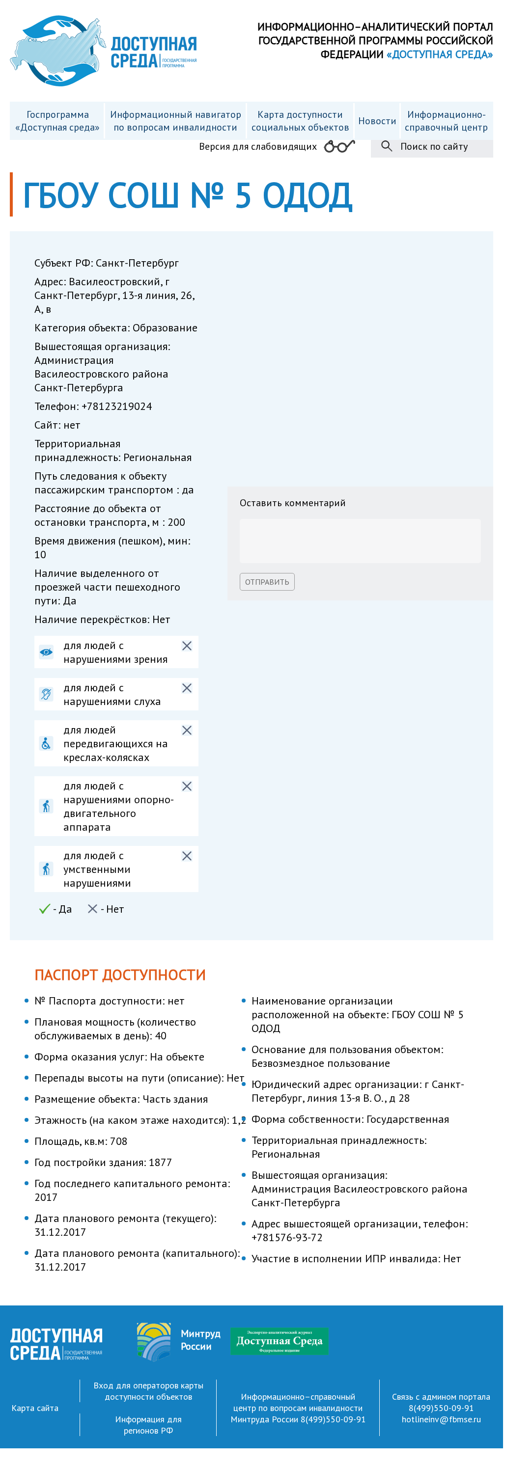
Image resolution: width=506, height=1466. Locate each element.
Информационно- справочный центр (446, 121)
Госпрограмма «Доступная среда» (57, 121)
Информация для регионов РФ (148, 1424)
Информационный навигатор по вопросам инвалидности (175, 121)
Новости (377, 120)
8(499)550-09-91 (333, 1419)
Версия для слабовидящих (258, 146)
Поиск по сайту (434, 146)
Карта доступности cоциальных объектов (300, 121)
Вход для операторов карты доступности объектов (148, 1391)
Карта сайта (34, 1407)
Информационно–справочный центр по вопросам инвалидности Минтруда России (296, 1408)
